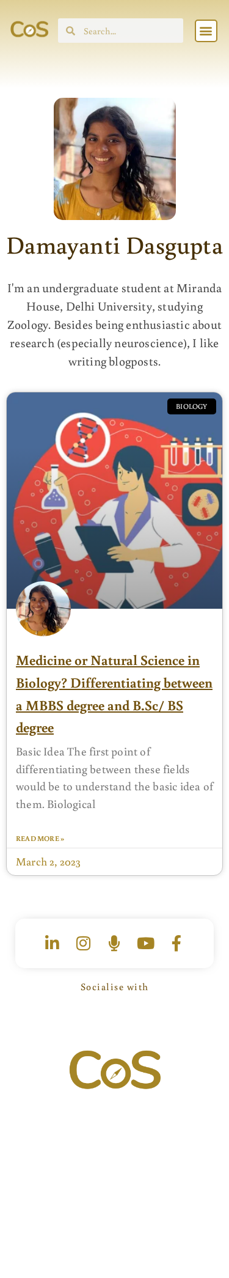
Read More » (40, 838)
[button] (206, 31)
